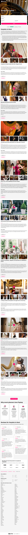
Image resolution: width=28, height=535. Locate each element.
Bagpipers (16, 480)
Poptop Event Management (4, 471)
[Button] (14, 50)
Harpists (14, 471)
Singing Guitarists (3, 479)
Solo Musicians (10, 471)
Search (22, 1)
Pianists (2, 480)
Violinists (2, 481)
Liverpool (16, 475)
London (2, 475)
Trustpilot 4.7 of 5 (17, 533)
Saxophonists (16, 479)
